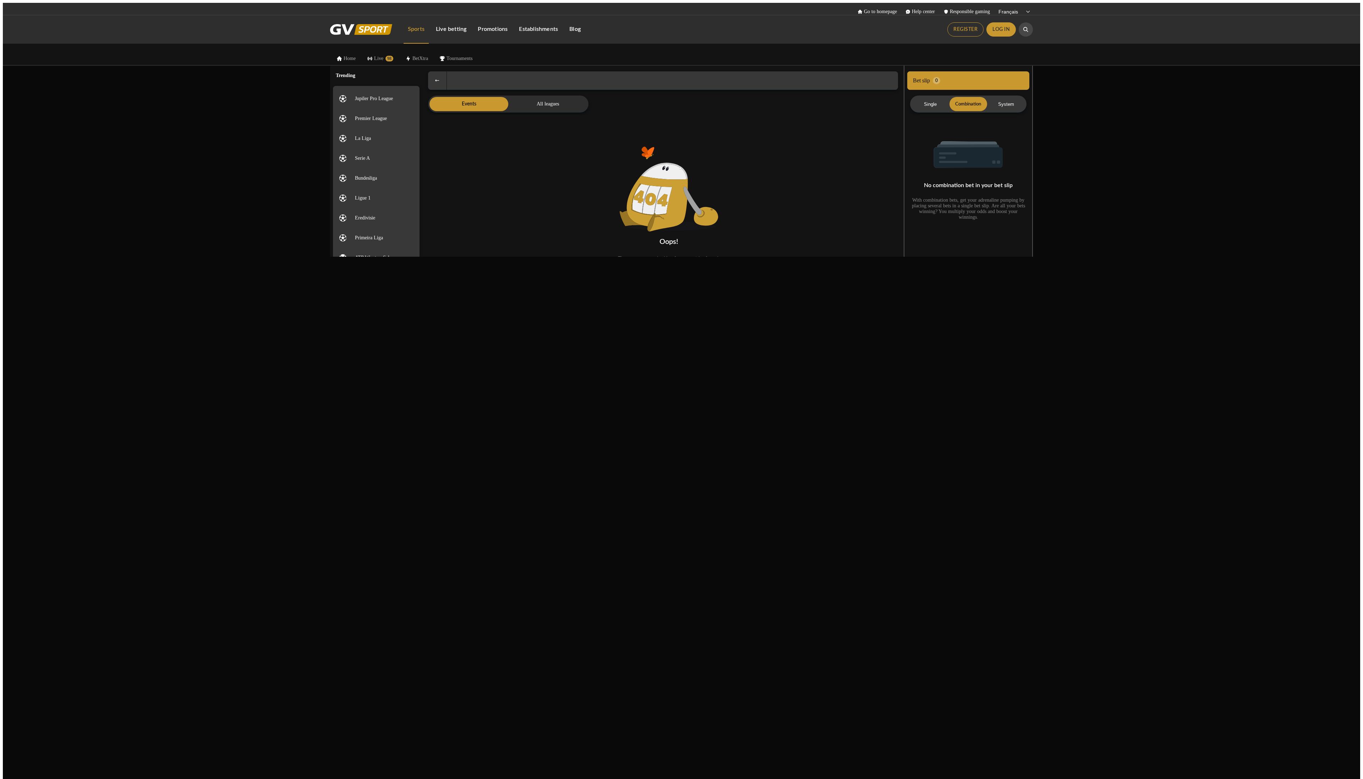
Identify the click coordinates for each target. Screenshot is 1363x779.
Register (965, 29)
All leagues (548, 104)
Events (469, 104)
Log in (1001, 29)
